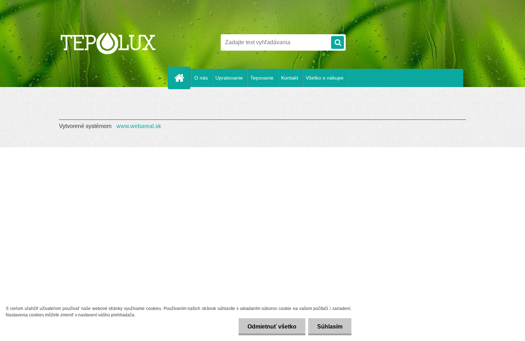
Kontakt (289, 78)
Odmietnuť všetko (272, 327)
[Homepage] (182, 78)
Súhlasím (329, 327)
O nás (201, 78)
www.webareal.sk (138, 126)
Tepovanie (262, 78)
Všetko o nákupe (325, 78)
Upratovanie (229, 78)
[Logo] (108, 42)
